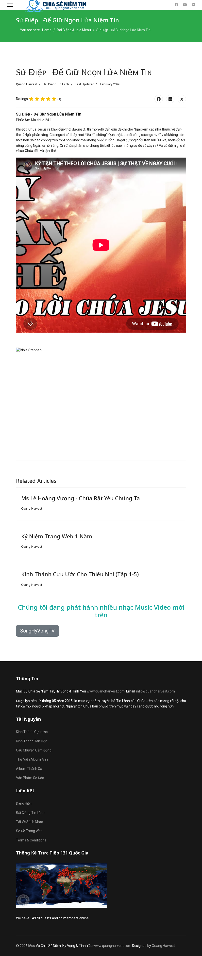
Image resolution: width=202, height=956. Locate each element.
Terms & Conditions (31, 840)
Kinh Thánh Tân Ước (31, 741)
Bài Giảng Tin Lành (56, 84)
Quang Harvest (163, 946)
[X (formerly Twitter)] (182, 99)
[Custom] (193, 5)
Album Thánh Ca (29, 769)
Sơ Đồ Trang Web (29, 831)
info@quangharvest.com (155, 691)
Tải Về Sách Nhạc (29, 822)
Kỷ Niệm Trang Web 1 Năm (56, 536)
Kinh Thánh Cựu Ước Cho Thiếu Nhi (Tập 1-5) (80, 574)
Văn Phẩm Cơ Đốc (30, 778)
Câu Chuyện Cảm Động (33, 750)
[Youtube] (185, 5)
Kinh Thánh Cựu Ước (32, 732)
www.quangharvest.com (106, 691)
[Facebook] (176, 5)
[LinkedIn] (170, 99)
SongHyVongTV (37, 631)
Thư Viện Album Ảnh (32, 759)
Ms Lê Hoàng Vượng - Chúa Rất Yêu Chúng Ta (80, 498)
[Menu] (10, 5)
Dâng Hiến (24, 803)
